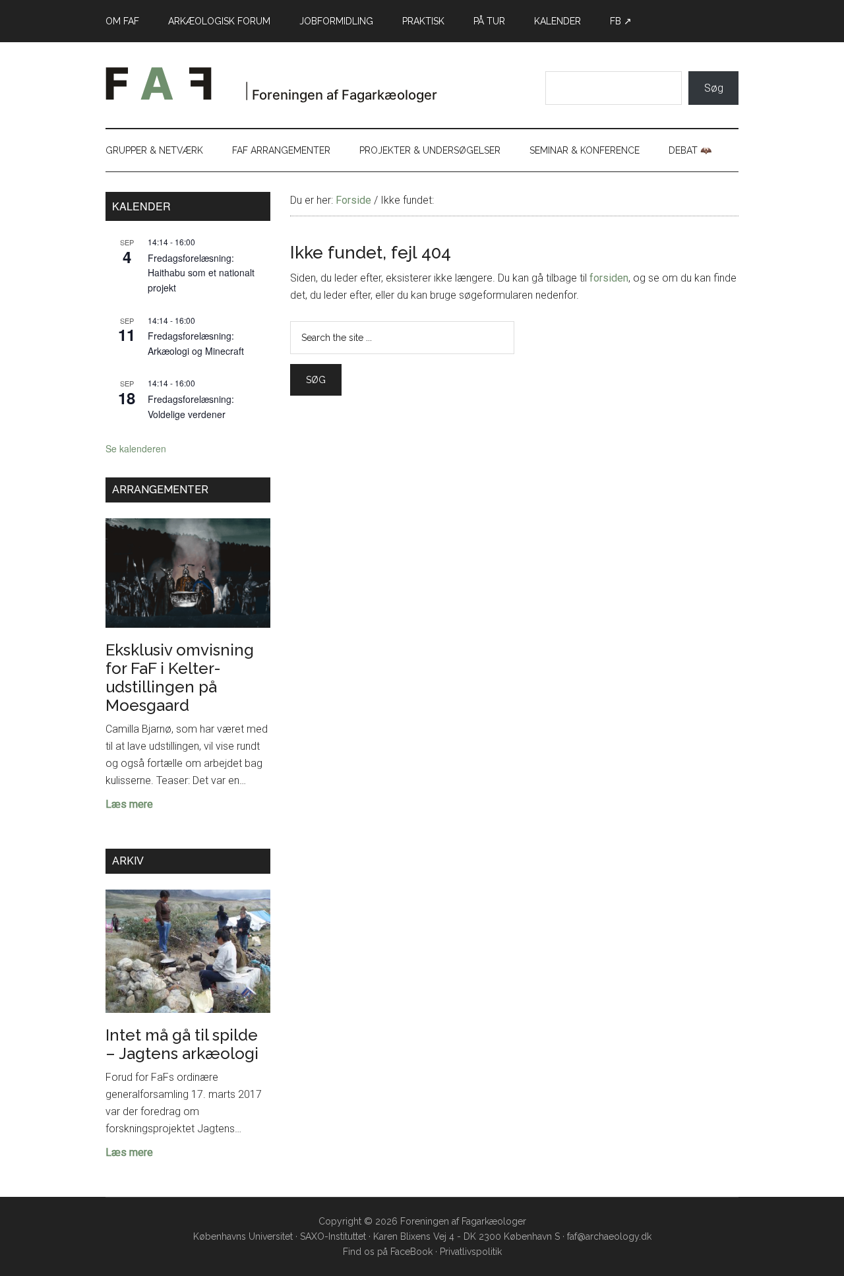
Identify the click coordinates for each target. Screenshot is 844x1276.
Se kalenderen (136, 448)
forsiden (608, 278)
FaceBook (411, 1251)
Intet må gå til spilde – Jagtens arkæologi (182, 1044)
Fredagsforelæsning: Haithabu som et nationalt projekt (201, 272)
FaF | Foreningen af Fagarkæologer (287, 88)
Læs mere (129, 805)
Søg (713, 88)
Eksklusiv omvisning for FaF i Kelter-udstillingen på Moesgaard (180, 677)
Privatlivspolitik (471, 1251)
